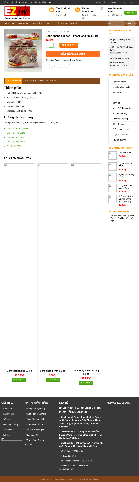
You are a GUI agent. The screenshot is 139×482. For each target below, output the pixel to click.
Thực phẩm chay (76, 60)
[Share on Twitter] (53, 66)
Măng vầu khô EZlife (16, 142)
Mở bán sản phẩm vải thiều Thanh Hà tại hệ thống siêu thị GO (122, 218)
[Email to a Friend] (57, 66)
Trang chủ (9, 23)
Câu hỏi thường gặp (35, 430)
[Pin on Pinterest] (62, 66)
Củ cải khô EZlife (14, 146)
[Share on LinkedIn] (71, 66)
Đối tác (6, 419)
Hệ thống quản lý (10, 424)
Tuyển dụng (8, 430)
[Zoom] (7, 68)
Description (14, 80)
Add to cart (69, 45)
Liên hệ (73, 23)
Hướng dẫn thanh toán (36, 414)
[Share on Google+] (66, 66)
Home (48, 32)
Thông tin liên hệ (47, 80)
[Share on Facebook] (48, 66)
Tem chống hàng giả (35, 440)
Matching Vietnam (63, 479)
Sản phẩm (37, 23)
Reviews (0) (30, 80)
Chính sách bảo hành (35, 424)
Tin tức (49, 23)
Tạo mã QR (32, 444)
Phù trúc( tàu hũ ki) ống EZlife (86, 372)
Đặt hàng (62, 23)
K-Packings (93, 479)
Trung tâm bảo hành (35, 419)
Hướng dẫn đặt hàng (35, 408)
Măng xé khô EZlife (15, 137)
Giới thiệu (23, 23)
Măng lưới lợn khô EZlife (17, 128)
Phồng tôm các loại (62, 32)
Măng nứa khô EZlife (16, 133)
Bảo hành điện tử (34, 435)
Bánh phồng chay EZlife (52, 370)
